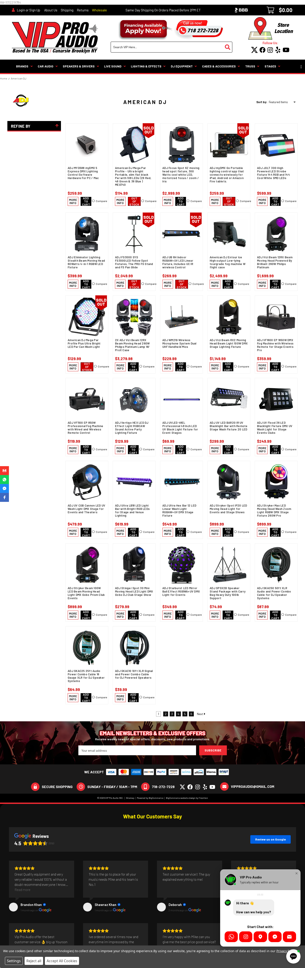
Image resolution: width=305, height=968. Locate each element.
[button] (4, 470)
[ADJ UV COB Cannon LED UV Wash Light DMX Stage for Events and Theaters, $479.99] (87, 482)
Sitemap (130, 798)
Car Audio (45, 66)
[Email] (289, 936)
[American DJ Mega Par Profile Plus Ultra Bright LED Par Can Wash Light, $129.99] (87, 317)
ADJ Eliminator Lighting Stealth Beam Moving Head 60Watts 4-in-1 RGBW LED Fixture (86, 262)
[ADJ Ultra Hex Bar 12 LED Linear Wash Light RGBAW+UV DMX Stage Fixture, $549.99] (181, 482)
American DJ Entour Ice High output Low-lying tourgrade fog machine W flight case (227, 262)
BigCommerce (156, 798)
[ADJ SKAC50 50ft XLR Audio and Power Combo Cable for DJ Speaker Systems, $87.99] (276, 565)
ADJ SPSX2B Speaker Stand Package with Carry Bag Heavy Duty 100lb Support (227, 593)
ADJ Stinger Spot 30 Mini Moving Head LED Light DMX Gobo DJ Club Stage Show (134, 591)
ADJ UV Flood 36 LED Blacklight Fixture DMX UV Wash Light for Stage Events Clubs (274, 427)
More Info (73, 201)
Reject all (33, 960)
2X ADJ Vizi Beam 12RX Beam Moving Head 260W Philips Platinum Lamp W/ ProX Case (132, 345)
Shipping (67, 10)
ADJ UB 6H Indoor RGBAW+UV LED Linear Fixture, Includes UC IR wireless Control (177, 262)
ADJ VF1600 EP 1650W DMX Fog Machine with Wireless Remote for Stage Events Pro (275, 345)
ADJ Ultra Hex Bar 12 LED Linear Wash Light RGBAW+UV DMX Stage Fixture (179, 510)
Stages (270, 66)
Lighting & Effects (146, 66)
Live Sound (112, 66)
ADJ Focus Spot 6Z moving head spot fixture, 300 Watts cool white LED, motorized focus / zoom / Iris (180, 174)
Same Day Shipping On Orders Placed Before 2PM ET (163, 10)
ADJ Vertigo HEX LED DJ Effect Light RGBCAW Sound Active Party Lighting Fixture (131, 427)
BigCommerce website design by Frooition (187, 798)
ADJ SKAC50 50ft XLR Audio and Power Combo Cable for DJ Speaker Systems (274, 593)
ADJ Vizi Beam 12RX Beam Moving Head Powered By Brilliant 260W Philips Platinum (274, 262)
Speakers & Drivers (79, 66)
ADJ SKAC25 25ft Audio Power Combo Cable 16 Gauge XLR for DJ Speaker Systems (86, 676)
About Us (50, 10)
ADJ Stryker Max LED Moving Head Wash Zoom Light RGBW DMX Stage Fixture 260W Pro (274, 510)
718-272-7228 (163, 786)
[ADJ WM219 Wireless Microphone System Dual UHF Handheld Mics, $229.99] (181, 317)
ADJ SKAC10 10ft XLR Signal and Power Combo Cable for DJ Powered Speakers (134, 674)
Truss (250, 66)
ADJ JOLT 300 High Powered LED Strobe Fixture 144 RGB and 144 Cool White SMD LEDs (273, 173)
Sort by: (261, 102)
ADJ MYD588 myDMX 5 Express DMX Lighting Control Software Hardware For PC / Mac (83, 173)
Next (200, 714)
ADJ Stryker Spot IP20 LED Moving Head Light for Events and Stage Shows (228, 509)
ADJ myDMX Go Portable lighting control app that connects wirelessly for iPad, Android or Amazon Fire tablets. (227, 174)
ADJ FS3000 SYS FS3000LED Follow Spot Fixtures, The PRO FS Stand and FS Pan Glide (134, 262)
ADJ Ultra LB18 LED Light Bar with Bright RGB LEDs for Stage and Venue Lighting (132, 510)
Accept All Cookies (62, 960)
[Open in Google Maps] (260, 936)
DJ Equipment (182, 66)
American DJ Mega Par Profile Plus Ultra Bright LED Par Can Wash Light (84, 343)
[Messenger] (275, 936)
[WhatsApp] (231, 936)
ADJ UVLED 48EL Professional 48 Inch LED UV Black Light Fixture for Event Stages (180, 427)
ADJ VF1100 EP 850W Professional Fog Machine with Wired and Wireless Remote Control (85, 427)
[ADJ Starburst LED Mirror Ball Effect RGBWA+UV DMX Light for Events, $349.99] (181, 565)
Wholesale (99, 10)
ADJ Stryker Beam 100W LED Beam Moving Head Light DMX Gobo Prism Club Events (86, 593)
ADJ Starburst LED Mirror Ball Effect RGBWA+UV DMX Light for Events (181, 591)
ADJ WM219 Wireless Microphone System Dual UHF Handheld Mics (179, 343)
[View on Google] (13, 907)
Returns (83, 10)
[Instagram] (245, 936)
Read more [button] (22, 889)
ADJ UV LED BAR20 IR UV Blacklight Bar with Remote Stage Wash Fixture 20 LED (229, 426)
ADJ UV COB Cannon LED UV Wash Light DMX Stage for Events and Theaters (86, 509)
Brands (22, 66)
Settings (14, 960)
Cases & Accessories (219, 66)
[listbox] (283, 102)
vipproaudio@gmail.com (252, 786)
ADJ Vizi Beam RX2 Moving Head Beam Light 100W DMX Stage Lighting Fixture (229, 343)
